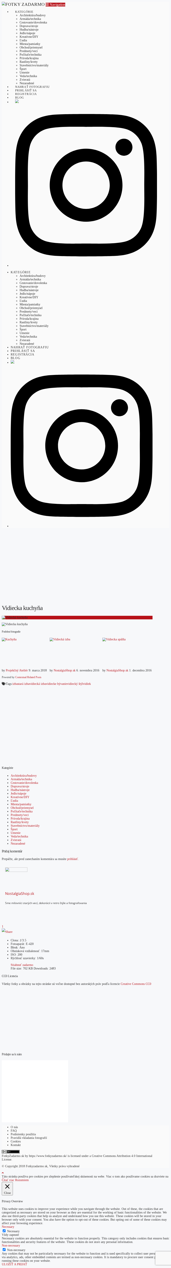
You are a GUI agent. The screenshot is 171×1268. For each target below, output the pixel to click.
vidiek (87, 684)
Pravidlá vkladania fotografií (29, 1138)
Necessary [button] (8, 1226)
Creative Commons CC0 (136, 984)
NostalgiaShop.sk (64, 670)
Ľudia (14, 800)
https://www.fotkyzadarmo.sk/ (48, 1156)
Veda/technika (19, 836)
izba (15, 684)
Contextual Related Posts (28, 677)
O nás (14, 1127)
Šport (14, 829)
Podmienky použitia (23, 1134)
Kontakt (16, 1145)
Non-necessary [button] (11, 1245)
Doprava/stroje (20, 786)
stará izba (23, 684)
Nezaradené (18, 843)
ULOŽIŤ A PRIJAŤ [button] (14, 1264)
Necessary (13, 1231)
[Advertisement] (85, 569)
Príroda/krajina (20, 818)
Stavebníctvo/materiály (25, 825)
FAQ (14, 1130)
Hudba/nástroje (20, 790)
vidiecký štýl (75, 684)
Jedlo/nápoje (18, 793)
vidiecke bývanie (56, 684)
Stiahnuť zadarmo (22, 965)
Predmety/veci (20, 815)
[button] (55, 4)
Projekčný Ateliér (17, 670)
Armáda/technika (21, 779)
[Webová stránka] (21, 910)
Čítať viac (8, 1180)
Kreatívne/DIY (20, 797)
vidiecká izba (37, 684)
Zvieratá (16, 840)
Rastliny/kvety (20, 822)
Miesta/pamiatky (21, 804)
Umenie (15, 833)
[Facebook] (15, 910)
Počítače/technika (22, 811)
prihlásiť (72, 859)
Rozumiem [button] (22, 1180)
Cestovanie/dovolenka (24, 782)
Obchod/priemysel (22, 808)
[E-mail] (8, 910)
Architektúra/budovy (24, 775)
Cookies (16, 1141)
